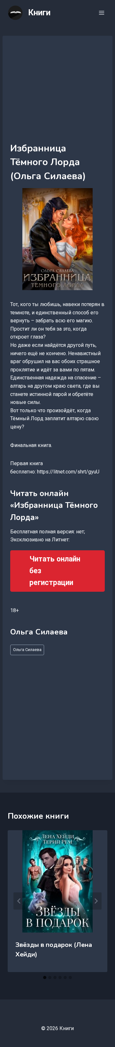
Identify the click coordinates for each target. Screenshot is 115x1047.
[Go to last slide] (19, 901)
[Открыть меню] (101, 13)
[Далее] (96, 901)
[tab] (44, 977)
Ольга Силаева (27, 649)
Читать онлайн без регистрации (54, 571)
